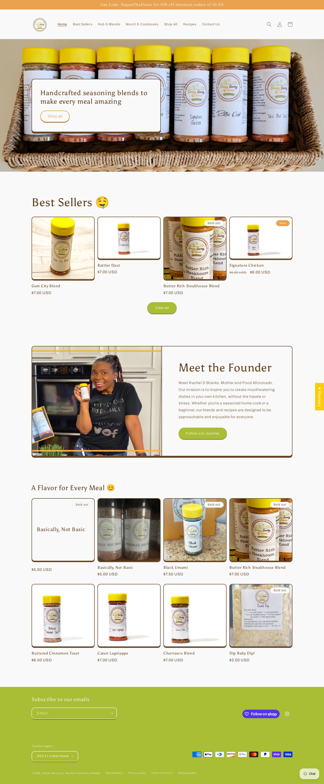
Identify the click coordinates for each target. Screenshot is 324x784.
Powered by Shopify (88, 773)
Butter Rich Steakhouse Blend (191, 286)
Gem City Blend (46, 286)
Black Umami (175, 567)
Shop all (55, 116)
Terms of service (162, 772)
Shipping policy (187, 772)
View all (162, 308)
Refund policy (114, 772)
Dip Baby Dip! (242, 653)
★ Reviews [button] (320, 396)
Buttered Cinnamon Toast (55, 653)
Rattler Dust (108, 265)
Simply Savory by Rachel (58, 773)
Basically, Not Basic (61, 529)
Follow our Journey (203, 433)
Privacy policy (137, 772)
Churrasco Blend (179, 653)
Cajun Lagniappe (112, 653)
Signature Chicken (246, 265)
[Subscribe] (111, 713)
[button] (269, 24)
